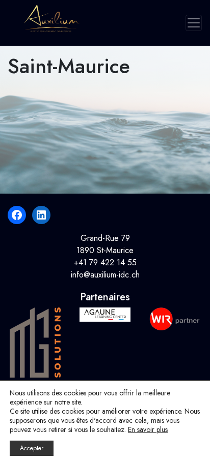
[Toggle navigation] (194, 23)
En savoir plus (148, 429)
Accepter (31, 448)
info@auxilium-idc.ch (105, 275)
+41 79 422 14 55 (105, 262)
